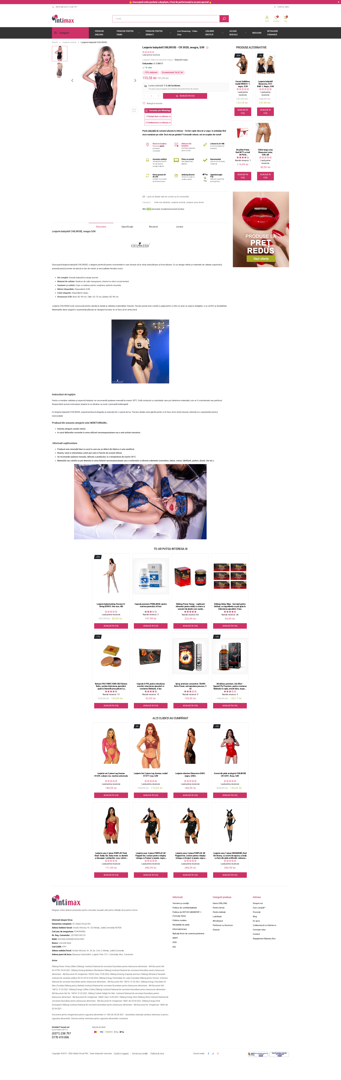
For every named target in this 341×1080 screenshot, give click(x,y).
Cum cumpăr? (259, 908)
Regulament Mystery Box (264, 938)
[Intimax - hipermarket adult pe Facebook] (208, 1054)
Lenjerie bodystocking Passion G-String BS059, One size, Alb (111, 605)
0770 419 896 (60, 1037)
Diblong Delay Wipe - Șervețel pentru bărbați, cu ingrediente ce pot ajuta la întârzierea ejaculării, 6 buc (230, 606)
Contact (256, 934)
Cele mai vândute (162, 202)
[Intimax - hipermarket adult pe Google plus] (213, 1054)
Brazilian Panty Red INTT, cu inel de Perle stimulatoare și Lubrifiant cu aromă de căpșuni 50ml (242, 152)
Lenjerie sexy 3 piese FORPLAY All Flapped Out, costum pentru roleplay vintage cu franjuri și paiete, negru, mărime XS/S (150, 855)
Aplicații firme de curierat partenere (188, 933)
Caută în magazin (121, 1053)
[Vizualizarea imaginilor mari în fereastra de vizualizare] (134, 110)
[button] (135, 80)
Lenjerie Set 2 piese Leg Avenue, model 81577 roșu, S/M (150, 774)
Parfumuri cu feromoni (223, 925)
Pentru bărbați (219, 912)
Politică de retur (157, 1053)
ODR (174, 942)
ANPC (175, 938)
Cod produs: (148, 63)
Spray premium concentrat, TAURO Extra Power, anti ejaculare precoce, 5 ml (190, 686)
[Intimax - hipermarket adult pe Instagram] (218, 1054)
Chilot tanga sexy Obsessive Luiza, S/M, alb (265, 152)
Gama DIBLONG (220, 903)
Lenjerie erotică (178, 202)
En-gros (256, 921)
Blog (255, 916)
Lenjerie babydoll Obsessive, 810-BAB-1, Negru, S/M (265, 84)
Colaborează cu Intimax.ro (264, 925)
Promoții (256, 912)
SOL (174, 947)
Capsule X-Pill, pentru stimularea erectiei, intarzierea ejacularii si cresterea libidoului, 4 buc (151, 686)
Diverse (216, 929)
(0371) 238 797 (61, 1033)
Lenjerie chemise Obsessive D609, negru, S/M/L (190, 774)
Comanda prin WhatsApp (159, 110)
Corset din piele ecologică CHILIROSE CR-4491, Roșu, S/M (230, 774)
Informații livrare (179, 929)
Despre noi (258, 903)
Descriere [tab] (101, 226)
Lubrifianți (217, 916)
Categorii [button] (64, 33)
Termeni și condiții (180, 903)
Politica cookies (179, 920)
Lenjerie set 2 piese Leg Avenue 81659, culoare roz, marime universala (111, 774)
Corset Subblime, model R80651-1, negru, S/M (242, 84)
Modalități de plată (180, 925)
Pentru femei (218, 908)
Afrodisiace (218, 921)
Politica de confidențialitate (184, 908)
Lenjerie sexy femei (195, 202)
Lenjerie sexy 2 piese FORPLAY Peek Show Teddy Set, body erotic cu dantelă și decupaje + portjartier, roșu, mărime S (111, 855)
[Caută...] (224, 18)
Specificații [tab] (127, 226)
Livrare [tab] (179, 226)
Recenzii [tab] (153, 226)
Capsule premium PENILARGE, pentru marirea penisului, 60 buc (151, 605)
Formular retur (259, 929)
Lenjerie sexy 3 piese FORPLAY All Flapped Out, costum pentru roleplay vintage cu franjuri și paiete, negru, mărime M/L (190, 855)
